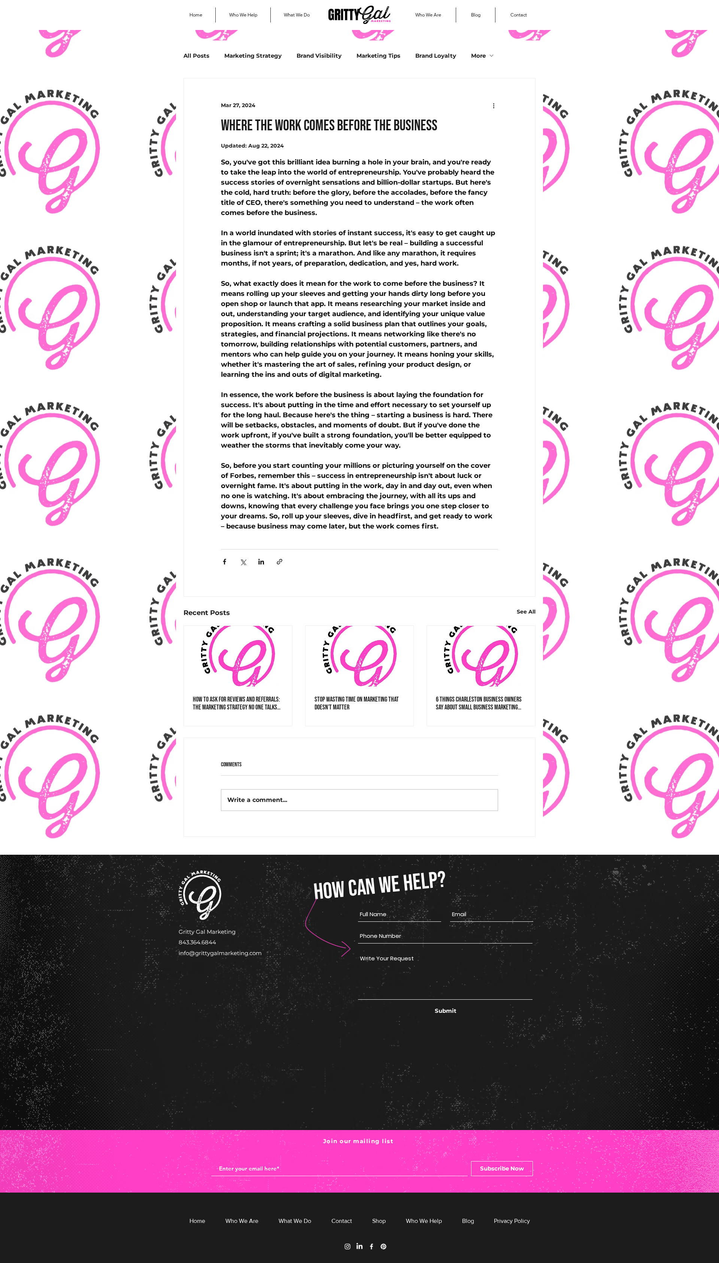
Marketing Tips (378, 55)
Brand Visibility (319, 55)
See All (526, 611)
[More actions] (493, 105)
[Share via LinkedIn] (261, 561)
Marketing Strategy (253, 55)
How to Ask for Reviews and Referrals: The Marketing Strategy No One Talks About (236, 703)
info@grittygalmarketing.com (220, 953)
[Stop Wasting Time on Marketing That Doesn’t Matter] (360, 656)
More (478, 55)
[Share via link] (279, 561)
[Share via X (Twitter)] (242, 561)
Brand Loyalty (435, 55)
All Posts (196, 55)
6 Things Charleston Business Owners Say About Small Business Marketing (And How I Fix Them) (479, 703)
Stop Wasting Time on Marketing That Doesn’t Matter (357, 703)
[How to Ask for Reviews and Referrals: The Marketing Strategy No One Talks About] (238, 656)
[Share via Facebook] (224, 561)
